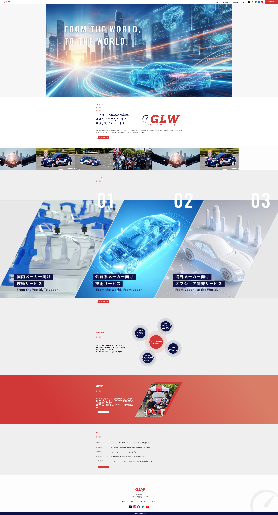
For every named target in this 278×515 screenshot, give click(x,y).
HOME (216, 2)
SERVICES (235, 2)
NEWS (244, 2)
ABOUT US (226, 2)
